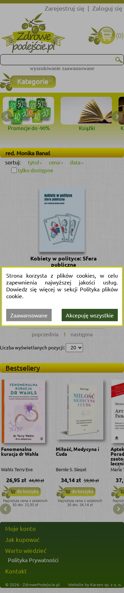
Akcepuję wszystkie (90, 315)
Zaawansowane (29, 315)
